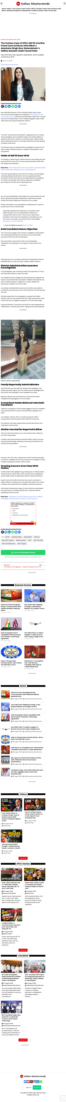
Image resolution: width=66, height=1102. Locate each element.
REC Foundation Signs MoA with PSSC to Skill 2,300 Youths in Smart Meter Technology (11, 1018)
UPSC (18, 39)
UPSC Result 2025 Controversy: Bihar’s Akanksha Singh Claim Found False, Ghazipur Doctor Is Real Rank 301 (23, 169)
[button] (1, 3)
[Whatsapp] (12, 106)
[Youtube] (28, 1081)
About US (28, 1087)
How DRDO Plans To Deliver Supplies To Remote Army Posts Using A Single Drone (33, 635)
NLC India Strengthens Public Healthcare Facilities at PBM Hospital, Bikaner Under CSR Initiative (11, 977)
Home (4, 9)
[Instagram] (34, 1081)
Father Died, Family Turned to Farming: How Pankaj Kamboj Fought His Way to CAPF (34, 885)
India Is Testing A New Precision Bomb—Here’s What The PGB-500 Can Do (11, 663)
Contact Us (37, 1087)
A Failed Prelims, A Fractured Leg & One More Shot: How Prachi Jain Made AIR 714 (11, 926)
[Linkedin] (9, 106)
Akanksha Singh (17, 537)
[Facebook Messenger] (15, 106)
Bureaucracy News (7, 39)
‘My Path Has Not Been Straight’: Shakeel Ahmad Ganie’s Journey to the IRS (11, 846)
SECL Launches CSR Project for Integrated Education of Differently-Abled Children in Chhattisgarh (34, 977)
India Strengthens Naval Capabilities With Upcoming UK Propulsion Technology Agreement (10, 636)
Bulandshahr (28, 537)
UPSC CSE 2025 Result (8, 544)
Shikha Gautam (21, 540)
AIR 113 (7, 537)
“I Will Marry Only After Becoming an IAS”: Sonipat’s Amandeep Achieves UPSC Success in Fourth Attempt (22, 498)
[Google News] (19, 106)
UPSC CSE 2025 (38, 540)
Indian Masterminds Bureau (9, 64)
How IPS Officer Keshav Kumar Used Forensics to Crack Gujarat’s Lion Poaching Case (34, 815)
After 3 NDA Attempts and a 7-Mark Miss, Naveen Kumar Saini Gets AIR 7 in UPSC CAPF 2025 (11, 885)
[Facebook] (5, 106)
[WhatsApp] (40, 1081)
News (9, 9)
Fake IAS (36, 537)
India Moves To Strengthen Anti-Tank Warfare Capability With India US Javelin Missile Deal (33, 664)
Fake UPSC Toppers (8, 540)
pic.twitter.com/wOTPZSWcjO (13, 221)
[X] (2, 106)
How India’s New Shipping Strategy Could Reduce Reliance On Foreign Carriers (34, 606)
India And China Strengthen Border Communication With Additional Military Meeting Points (11, 607)
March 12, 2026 (27, 225)
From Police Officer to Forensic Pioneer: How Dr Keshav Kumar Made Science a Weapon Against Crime (11, 817)
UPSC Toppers (21, 544)
